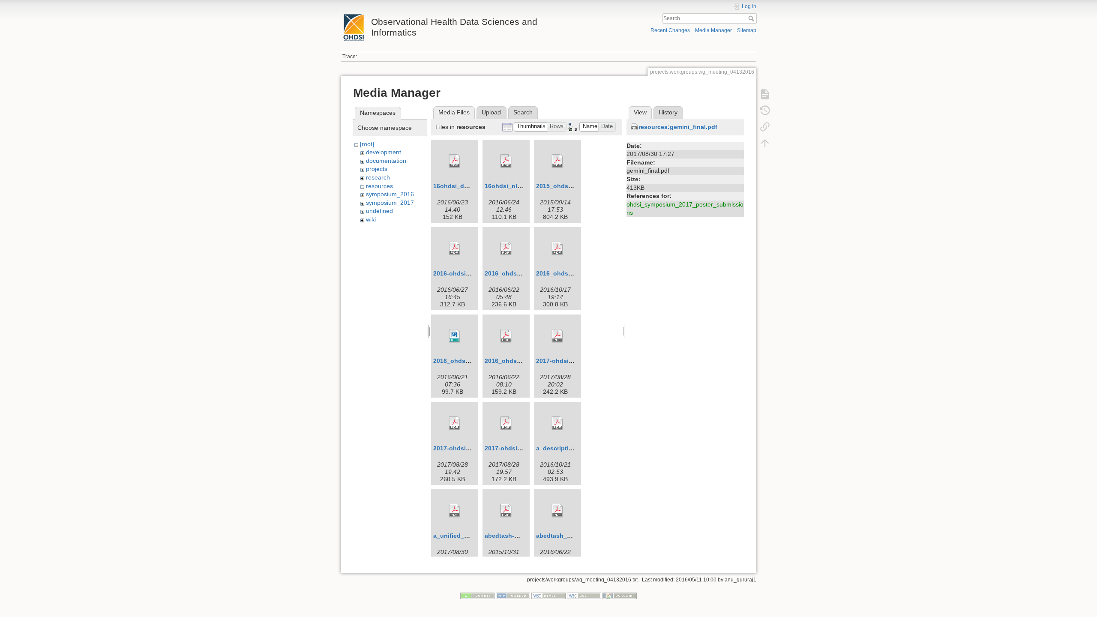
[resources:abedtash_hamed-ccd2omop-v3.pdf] (557, 510)
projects (376, 168)
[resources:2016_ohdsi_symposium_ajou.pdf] (506, 336)
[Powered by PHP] (513, 596)
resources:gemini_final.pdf (677, 126)
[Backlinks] (765, 127)
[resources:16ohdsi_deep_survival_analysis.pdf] (454, 161)
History (668, 112)
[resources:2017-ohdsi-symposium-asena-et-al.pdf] (454, 423)
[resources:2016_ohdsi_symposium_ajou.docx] (454, 336)
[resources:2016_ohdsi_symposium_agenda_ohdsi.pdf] (557, 248)
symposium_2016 (390, 194)
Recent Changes (670, 30)
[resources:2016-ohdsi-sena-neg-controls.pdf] (454, 248)
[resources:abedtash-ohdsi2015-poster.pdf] (506, 510)
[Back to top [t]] (765, 143)
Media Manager (713, 30)
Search (752, 18)
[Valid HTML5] (548, 596)
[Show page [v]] (765, 94)
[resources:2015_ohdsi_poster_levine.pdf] (557, 161)
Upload (491, 112)
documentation (386, 160)
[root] (367, 144)
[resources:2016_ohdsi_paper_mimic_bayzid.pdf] (506, 248)
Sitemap (746, 30)
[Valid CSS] (584, 596)
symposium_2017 (390, 202)
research (378, 177)
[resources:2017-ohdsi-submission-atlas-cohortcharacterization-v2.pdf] (557, 336)
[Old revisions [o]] (765, 110)
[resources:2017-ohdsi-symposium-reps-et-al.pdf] (506, 423)
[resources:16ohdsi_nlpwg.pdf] (506, 161)
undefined (379, 210)
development (383, 152)
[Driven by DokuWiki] (619, 596)
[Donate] (477, 596)
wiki (371, 219)
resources (379, 186)
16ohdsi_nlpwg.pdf (513, 186)
